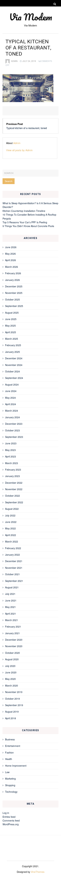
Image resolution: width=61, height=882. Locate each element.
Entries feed (9, 816)
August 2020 (12, 659)
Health (8, 759)
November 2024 (13, 365)
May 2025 (10, 325)
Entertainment (12, 746)
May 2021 (10, 607)
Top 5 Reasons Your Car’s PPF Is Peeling (25, 222)
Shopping (10, 785)
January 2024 (12, 417)
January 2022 (12, 554)
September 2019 (14, 705)
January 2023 (12, 476)
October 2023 (12, 430)
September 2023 (14, 437)
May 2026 (10, 253)
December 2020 (13, 639)
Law (7, 772)
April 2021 (10, 613)
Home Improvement (15, 765)
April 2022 (10, 535)
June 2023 (10, 443)
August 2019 (12, 711)
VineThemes (37, 871)
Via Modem (30, 17)
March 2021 (11, 620)
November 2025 (13, 293)
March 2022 (11, 541)
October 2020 (12, 652)
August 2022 (12, 508)
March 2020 (11, 685)
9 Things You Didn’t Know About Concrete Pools (28, 226)
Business (10, 739)
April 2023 (10, 456)
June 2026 (10, 247)
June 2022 (10, 522)
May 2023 (10, 450)
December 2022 (13, 482)
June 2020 (10, 672)
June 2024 (10, 391)
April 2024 (10, 404)
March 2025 (11, 338)
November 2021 (13, 567)
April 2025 (10, 332)
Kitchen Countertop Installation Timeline (24, 211)
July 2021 (10, 593)
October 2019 (12, 698)
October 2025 (12, 299)
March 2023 (11, 463)
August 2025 (12, 312)
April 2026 (10, 260)
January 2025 (12, 351)
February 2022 (13, 548)
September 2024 (14, 378)
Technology (11, 791)
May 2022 (10, 528)
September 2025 (14, 306)
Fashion (9, 752)
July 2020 (10, 666)
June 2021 (10, 600)
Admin (14, 60)
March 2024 (11, 410)
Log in (6, 813)
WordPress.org (11, 824)
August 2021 (12, 587)
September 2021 (14, 581)
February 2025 (13, 345)
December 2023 (13, 423)
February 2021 (13, 626)
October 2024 (12, 371)
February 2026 (13, 273)
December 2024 (13, 358)
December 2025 (13, 286)
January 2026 (12, 280)
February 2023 (13, 469)
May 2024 (10, 397)
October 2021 (12, 574)
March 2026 (11, 266)
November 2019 (13, 692)
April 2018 (10, 718)
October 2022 (12, 495)
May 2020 (10, 679)
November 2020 (13, 646)
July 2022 (10, 515)
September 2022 (14, 502)
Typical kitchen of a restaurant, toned (26, 128)
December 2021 (13, 561)
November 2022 (13, 489)
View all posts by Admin (19, 150)
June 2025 (10, 319)
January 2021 (12, 633)
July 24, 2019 (29, 60)
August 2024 (12, 384)
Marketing (10, 778)
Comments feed (11, 820)
